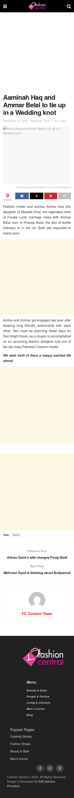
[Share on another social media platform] (64, 196)
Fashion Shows (20, 744)
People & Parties (38, 696)
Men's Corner (19, 759)
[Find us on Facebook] (40, 768)
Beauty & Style (37, 690)
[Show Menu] (5, 6)
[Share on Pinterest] (50, 196)
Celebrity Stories (21, 736)
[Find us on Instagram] (50, 768)
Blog (30, 715)
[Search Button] (69, 6)
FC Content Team (37, 613)
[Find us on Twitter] (60, 768)
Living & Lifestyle (39, 702)
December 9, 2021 (15, 121)
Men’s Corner (36, 709)
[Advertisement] (37, 55)
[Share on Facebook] (22, 196)
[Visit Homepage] (36, 6)
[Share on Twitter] (36, 196)
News (16, 534)
